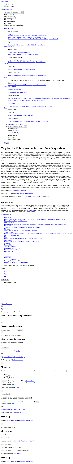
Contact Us (7, 256)
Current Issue (11, 85)
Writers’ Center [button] (8, 232)
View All (10, 34)
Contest (16, 242)
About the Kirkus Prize (25, 69)
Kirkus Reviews (30, 211)
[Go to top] (5, 280)
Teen (24, 52)
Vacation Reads (40, 45)
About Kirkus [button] (8, 240)
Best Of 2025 (32, 45)
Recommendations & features (34, 106)
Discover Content (13, 121)
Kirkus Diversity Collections (12, 238)
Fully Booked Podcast (39, 62)
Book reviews (8, 14)
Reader (6, 374)
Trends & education (13, 106)
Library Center (12, 103)
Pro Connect (8, 23)
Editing (14, 92)
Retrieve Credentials (23, 450)
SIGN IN (10, 4)
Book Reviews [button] (8, 28)
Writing (10, 92)
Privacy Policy (8, 245)
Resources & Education (14, 89)
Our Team (11, 242)
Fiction (17, 35)
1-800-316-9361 (11, 420)
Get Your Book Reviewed (33, 98)
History (43, 37)
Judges (45, 75)
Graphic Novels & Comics (32, 39)
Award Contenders (26, 75)
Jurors (33, 69)
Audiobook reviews (10, 16)
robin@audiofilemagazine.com (24, 193)
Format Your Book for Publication (50, 98)
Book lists (16, 45)
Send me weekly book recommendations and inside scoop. (17, 383)
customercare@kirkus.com (26, 420)
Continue (20, 330)
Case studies (22, 106)
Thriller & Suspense (24, 35)
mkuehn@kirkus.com (20, 190)
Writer (6, 376)
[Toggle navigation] (1, 9)
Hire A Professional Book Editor (17, 98)
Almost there (4, 347)
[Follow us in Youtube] (5, 276)
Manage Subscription (35, 85)
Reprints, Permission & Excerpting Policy (10, 250)
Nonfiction (26, 37)
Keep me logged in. (6, 384)
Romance (44, 35)
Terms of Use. (29, 381)
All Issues (26, 85)
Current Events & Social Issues (16, 39)
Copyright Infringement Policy (12, 248)
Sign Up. (19, 453)
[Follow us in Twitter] (5, 273)
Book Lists (13, 224)
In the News (20, 62)
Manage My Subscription (24, 230)
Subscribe (43, 85)
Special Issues (19, 85)
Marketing (25, 92)
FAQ (19, 242)
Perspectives (15, 60)
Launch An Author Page (44, 121)
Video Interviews (9, 20)
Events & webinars (47, 106)
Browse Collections (13, 115)
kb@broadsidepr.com (34, 196)
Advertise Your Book (19, 100)
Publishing (19, 92)
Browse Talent (22, 121)
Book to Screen (12, 62)
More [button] (5, 108)
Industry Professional (10, 378)
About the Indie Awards (14, 75)
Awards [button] (6, 63)
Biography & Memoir (35, 37)
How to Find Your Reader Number (23, 441)
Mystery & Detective (36, 35)
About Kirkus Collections (26, 115)
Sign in (3, 381)
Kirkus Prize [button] (7, 225)
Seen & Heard (27, 60)
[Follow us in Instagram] (5, 274)
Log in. (18, 351)
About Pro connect (31, 121)
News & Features (9, 18)
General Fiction (12, 52)
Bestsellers (11, 45)
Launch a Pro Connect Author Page (59, 233)
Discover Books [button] (8, 217)
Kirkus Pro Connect (26, 238)
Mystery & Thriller (28, 54)
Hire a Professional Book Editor (13, 233)
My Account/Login (37, 238)
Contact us (7, 243)
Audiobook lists (23, 45)
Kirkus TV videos (54, 224)
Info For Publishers (33, 242)
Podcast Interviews (9, 21)
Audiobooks (11, 35)
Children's (55, 39)
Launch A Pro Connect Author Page (35, 100)
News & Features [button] (9, 46)
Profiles (10, 60)
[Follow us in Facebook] (4, 271)
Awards (21, 60)
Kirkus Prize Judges (34, 227)
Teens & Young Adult (46, 39)
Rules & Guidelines (37, 75)
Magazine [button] (7, 77)
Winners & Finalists (13, 69)
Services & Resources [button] (10, 86)
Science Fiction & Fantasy (15, 37)
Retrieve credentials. (17, 360)
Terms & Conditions (10, 246)
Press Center (24, 242)
